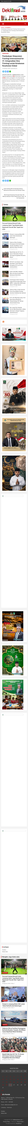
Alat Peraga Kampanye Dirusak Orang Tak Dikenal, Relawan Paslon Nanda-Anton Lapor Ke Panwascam (13, 196)
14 (17, 1079)
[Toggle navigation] (3, 24)
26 (10, 1085)
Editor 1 (13, 983)
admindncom (14, 68)
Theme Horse (20, 1121)
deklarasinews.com (17, 1119)
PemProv (5, 1000)
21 (17, 1082)
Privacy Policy (6, 1121)
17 (3, 1082)
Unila (4, 77)
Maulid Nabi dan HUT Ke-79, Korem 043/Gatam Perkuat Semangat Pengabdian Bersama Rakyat (13, 1055)
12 (10, 1079)
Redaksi (4, 950)
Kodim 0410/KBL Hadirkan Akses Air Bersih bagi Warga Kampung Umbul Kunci (17, 273)
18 (6, 1082)
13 (14, 1079)
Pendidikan (5, 53)
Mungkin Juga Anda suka (10, 957)
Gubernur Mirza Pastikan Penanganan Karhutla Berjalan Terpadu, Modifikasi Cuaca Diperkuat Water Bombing (14, 1030)
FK (13, 76)
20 (14, 1082)
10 (3, 1079)
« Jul (2, 1090)
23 (25, 1082)
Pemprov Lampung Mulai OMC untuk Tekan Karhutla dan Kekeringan (17, 236)
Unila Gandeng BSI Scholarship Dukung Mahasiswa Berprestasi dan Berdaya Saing (14, 189)
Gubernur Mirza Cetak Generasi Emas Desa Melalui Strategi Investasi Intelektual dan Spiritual (18, 291)
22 (21, 1082)
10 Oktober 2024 (6, 68)
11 (6, 1079)
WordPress (19, 1123)
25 (6, 1085)
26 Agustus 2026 (6, 983)
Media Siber (5, 951)
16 (25, 1079)
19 (10, 1082)
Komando (5, 972)
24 (3, 1085)
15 (21, 1079)
